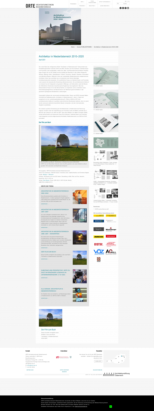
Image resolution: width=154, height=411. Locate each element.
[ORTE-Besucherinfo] (120, 8)
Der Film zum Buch (48, 330)
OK (110, 406)
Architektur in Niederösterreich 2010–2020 (106, 47)
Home (73, 47)
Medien (64, 371)
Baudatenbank (97, 370)
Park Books (46, 180)
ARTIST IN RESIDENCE (104, 1)
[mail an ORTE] (128, 8)
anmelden (98, 361)
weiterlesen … (45, 203)
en (129, 1)
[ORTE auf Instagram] (123, 8)
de (125, 1)
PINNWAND (82, 5)
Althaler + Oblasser (48, 174)
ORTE (82, 1)
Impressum (30, 370)
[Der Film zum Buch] (64, 143)
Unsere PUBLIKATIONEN (92, 2)
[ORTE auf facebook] (125, 8)
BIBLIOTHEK (92, 5)
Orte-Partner (64, 370)
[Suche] (118, 3)
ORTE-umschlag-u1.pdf (102, 209)
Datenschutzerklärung (81, 406)
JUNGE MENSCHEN (104, 5)
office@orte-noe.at (32, 365)
